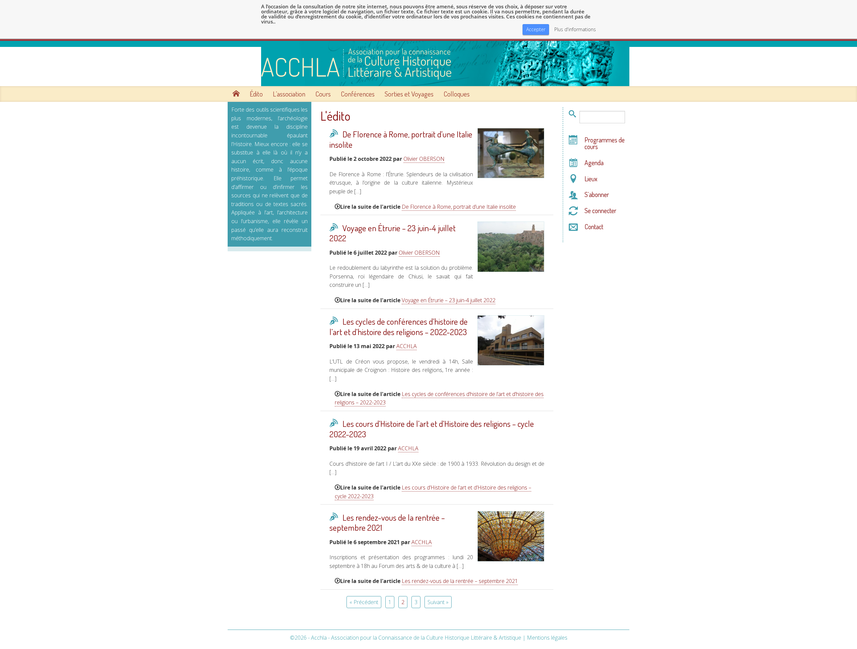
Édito (256, 93)
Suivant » (438, 602)
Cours (323, 93)
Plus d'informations (575, 29)
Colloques (457, 93)
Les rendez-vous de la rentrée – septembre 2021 (387, 522)
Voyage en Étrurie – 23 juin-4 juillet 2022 (392, 233)
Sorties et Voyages (409, 93)
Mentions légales (547, 637)
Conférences (358, 93)
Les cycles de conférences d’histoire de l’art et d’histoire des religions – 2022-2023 (398, 326)
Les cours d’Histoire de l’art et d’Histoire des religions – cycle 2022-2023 (431, 428)
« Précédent (363, 602)
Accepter (535, 29)
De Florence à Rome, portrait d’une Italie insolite (400, 139)
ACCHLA (406, 346)
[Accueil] (428, 63)
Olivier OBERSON (424, 159)
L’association (289, 93)
